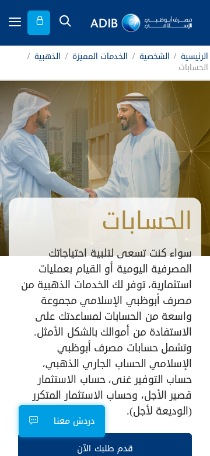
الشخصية (154, 57)
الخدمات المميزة (100, 57)
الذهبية (47, 57)
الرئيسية (194, 57)
